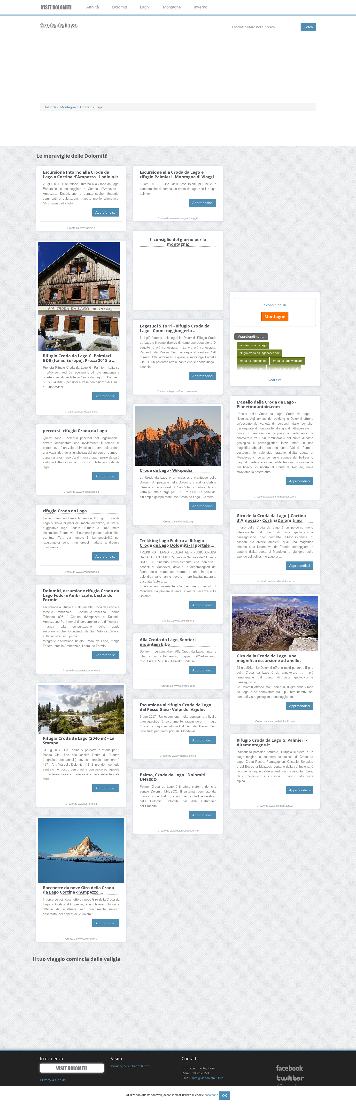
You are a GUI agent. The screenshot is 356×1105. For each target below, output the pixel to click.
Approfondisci (105, 212)
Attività (92, 7)
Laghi (145, 7)
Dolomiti (119, 7)
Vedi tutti (274, 380)
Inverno (200, 7)
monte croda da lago (253, 345)
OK (224, 1095)
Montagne (172, 7)
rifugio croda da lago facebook (259, 353)
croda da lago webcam (287, 361)
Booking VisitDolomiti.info (130, 1066)
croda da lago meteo (253, 361)
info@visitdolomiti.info (207, 1078)
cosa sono (211, 1095)
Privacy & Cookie (53, 1080)
